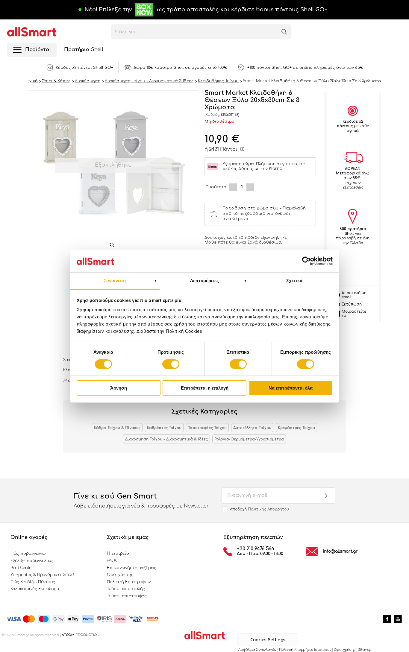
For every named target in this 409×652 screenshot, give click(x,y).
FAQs (112, 561)
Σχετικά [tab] (294, 280)
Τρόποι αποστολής (126, 589)
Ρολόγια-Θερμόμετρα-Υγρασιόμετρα (249, 439)
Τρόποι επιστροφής (127, 596)
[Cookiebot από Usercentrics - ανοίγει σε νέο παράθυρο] (306, 260)
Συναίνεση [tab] (115, 280)
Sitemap (364, 650)
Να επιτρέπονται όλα (291, 387)
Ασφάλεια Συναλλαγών (257, 650)
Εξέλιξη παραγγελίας (31, 561)
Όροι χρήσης (120, 575)
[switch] (170, 364)
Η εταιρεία (118, 553)
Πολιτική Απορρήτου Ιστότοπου (305, 650)
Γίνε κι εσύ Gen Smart (142, 500)
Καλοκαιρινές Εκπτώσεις (35, 589)
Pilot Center (21, 568)
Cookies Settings (267, 640)
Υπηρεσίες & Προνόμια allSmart (42, 575)
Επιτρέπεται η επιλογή (204, 387)
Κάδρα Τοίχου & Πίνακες (117, 428)
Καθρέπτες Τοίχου (164, 428)
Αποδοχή (259, 509)
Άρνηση (118, 387)
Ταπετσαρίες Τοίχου (207, 428)
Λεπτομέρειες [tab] (204, 280)
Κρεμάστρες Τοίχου (296, 428)
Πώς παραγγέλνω (28, 553)
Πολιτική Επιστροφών (129, 582)
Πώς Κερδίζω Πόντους (32, 582)
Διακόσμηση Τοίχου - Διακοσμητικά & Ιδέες (166, 439)
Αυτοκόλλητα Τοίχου (252, 428)
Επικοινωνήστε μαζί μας (131, 568)
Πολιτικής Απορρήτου (268, 509)
